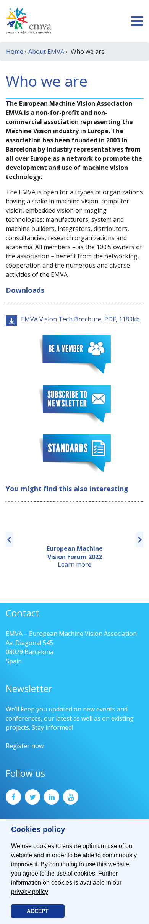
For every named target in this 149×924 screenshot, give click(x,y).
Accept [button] (38, 911)
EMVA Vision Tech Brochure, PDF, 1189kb (80, 319)
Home (14, 51)
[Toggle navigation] (137, 21)
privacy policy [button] (29, 892)
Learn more (74, 564)
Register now (25, 746)
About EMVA (46, 51)
